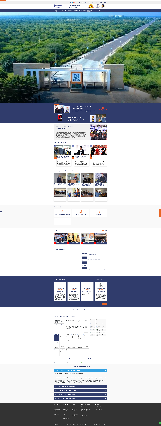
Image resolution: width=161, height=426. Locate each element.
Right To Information (66, 415)
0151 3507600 (73, 7)
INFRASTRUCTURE (82, 10)
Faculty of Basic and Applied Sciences (100, 406)
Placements (82, 2)
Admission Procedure (57, 406)
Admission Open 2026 (75, 5)
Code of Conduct (65, 413)
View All (104, 303)
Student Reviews (56, 414)
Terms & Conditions (77, 424)
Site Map (85, 424)
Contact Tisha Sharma (101, 291)
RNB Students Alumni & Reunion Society (75, 415)
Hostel (64, 406)
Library (99, 10)
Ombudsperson (65, 419)
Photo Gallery (74, 410)
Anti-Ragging (105, 2)
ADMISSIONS (64, 10)
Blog (92, 2)
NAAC (101, 2)
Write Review (105, 279)
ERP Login (104, 11)
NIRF (79, 2)
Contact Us (98, 2)
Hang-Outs (64, 414)
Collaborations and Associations (85, 409)
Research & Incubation (89, 11)
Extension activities (84, 415)
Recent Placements (84, 410)
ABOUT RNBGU (56, 11)
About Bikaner (56, 415)
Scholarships (56, 413)
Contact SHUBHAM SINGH (87, 291)
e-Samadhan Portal (66, 417)
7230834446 (78, 7)
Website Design (96, 424)
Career (95, 2)
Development (101, 424)
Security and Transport (66, 418)
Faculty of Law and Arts (98, 409)
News (73, 406)
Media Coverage (74, 409)
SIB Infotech (106, 424)
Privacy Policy (72, 424)
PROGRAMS (76, 10)
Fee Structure (56, 410)
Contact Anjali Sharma (60, 291)
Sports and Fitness (65, 409)
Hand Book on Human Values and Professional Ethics (86, 412)
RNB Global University (69, 375)
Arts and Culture (65, 410)
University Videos (83, 416)
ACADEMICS (70, 10)
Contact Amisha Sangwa (74, 291)
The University (83, 406)
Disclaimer (82, 424)
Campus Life (87, 2)
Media (90, 2)
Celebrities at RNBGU (75, 413)
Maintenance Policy (57, 409)
